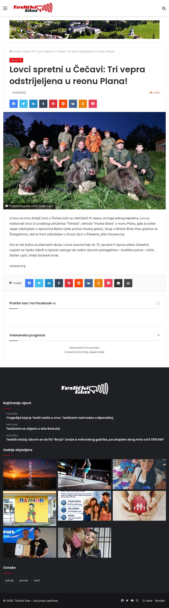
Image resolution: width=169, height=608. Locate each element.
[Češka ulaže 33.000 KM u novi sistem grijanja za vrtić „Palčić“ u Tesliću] (29, 508)
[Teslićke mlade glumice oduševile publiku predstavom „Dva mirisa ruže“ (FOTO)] (84, 543)
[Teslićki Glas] (33, 8)
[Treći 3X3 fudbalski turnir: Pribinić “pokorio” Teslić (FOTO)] (84, 474)
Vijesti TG (29, 51)
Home (16, 51)
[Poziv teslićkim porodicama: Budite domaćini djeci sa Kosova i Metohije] (84, 506)
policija (9, 580)
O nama (147, 600)
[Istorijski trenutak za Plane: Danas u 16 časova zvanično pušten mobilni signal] (29, 474)
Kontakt (160, 600)
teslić (37, 580)
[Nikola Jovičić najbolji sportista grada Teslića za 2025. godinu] (29, 543)
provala (23, 580)
